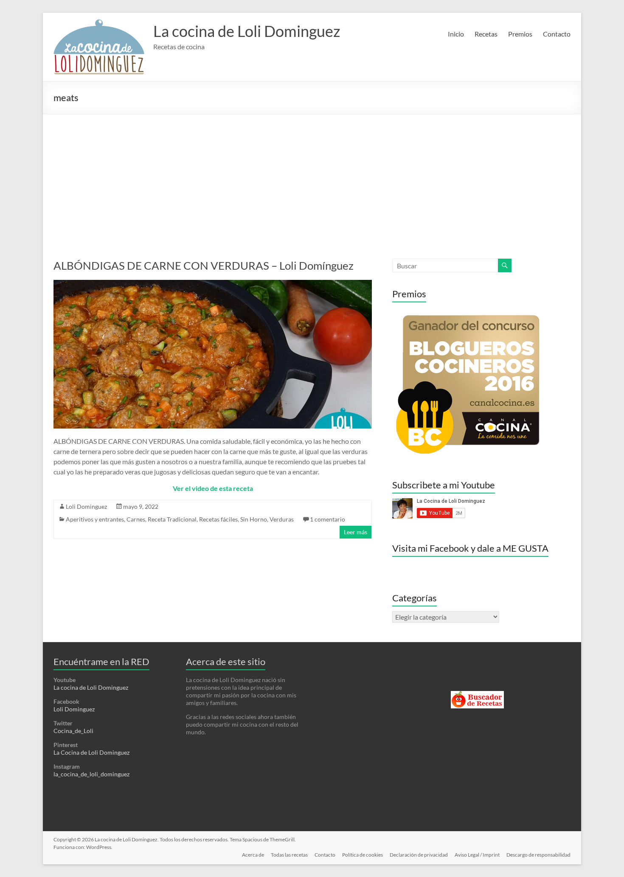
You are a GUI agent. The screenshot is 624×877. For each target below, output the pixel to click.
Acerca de (253, 855)
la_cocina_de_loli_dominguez (91, 774)
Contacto (557, 34)
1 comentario (327, 519)
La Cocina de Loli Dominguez (91, 752)
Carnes (135, 519)
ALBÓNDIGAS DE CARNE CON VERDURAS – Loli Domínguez (203, 265)
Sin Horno (253, 519)
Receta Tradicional (172, 519)
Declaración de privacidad (419, 855)
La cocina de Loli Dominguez (246, 31)
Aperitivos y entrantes (95, 519)
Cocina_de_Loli (73, 730)
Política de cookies (362, 855)
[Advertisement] (312, 177)
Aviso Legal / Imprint (477, 855)
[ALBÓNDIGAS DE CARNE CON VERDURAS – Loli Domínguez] (212, 284)
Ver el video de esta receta (213, 488)
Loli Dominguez (86, 506)
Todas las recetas (289, 855)
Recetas (486, 34)
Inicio (456, 34)
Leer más (355, 532)
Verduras (282, 519)
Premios (520, 34)
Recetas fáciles (218, 519)
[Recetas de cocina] (477, 694)
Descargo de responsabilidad (538, 855)
